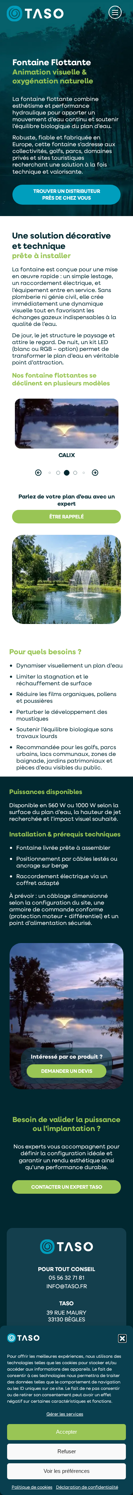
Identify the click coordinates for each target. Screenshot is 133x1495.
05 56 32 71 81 (66, 1277)
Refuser (66, 1451)
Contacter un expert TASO (66, 1186)
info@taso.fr (66, 1286)
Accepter (66, 1432)
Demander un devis (66, 1071)
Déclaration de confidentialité (87, 1487)
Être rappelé (66, 516)
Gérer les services (64, 1414)
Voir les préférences (67, 1471)
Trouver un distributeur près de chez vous (66, 194)
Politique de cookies (32, 1487)
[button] (122, 1338)
